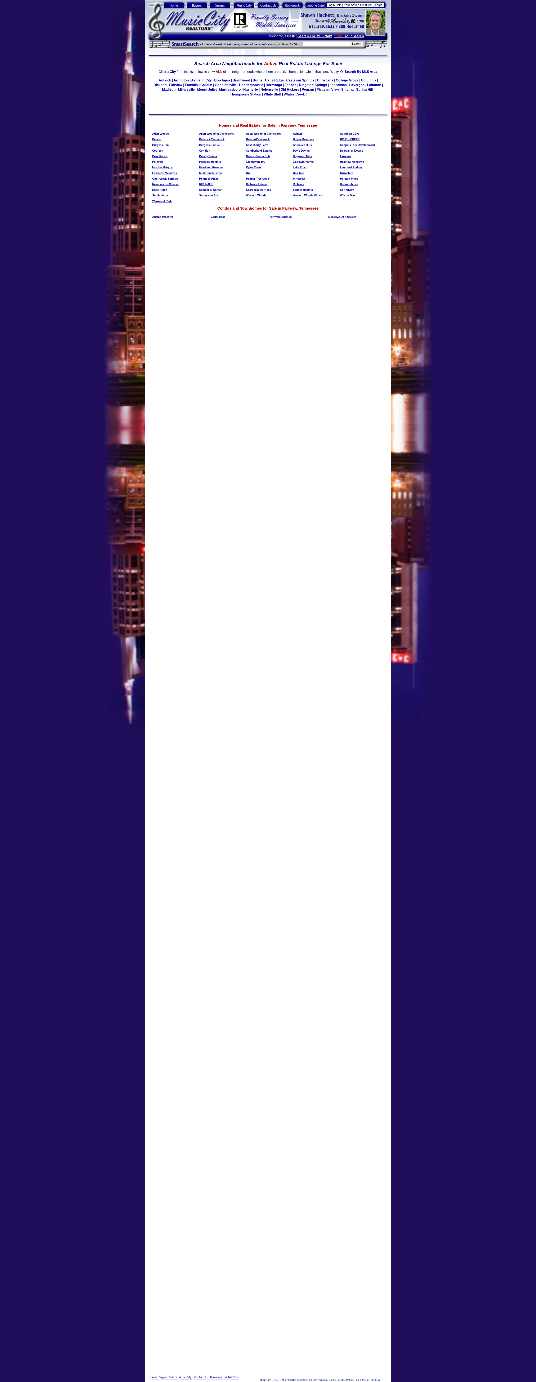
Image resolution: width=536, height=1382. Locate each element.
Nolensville (269, 89)
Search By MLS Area (361, 71)
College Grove (347, 80)
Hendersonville (251, 85)
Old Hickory (290, 89)
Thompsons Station (245, 94)
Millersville (186, 89)
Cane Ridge (274, 80)
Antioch (165, 80)
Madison (169, 89)
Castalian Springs (300, 80)
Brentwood (241, 80)
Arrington (181, 80)
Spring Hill (364, 89)
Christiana (325, 80)
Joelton (290, 85)
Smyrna (347, 89)
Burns (258, 80)
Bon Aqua (222, 80)
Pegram (308, 89)
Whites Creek (294, 94)
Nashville (250, 89)
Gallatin (206, 85)
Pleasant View (328, 89)
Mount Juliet (207, 89)
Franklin (191, 85)
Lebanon (374, 85)
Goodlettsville (226, 85)
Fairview (175, 85)
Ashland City (201, 80)
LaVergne (357, 85)
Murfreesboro (230, 89)
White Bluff (272, 94)
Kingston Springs (313, 85)
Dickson (160, 85)
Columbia (368, 80)
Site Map (375, 1379)
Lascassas (338, 85)
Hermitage (274, 85)
